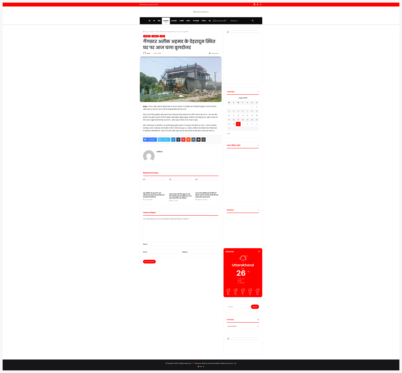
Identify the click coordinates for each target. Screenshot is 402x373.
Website (185, 252)
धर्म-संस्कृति (196, 21)
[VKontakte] (193, 139)
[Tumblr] (178, 139)
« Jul (228, 133)
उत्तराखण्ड (165, 21)
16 (256, 115)
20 (243, 120)
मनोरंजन (204, 21)
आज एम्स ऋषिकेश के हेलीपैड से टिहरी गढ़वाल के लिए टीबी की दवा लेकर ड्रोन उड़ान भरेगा (206, 195)
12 (238, 115)
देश (154, 21)
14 (247, 115)
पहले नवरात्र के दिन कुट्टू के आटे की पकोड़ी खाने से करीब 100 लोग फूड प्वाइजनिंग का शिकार (180, 196)
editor (148, 53)
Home (146, 32)
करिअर (188, 21)
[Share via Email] (198, 139)
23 (257, 120)
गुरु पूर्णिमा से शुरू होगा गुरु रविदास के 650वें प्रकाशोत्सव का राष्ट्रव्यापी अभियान (154, 195)
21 (247, 120)
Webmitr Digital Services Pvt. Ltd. (226, 363)
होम (149, 21)
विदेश (159, 21)
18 (233, 120)
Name (145, 244)
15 (252, 115)
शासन (162, 36)
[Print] (203, 139)
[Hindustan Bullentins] (201, 12)
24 (229, 124)
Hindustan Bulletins (201, 363)
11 (233, 115)
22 (252, 120)
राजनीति (182, 21)
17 (229, 120)
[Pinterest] (183, 139)
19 (238, 120)
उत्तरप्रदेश (174, 21)
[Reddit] (188, 139)
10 (229, 115)
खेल (210, 21)
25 (233, 124)
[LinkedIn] (173, 139)
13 (243, 115)
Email (145, 252)
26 (238, 124)
